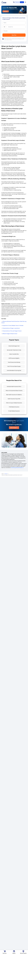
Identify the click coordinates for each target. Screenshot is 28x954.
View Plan (14, 35)
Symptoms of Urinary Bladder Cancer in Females (13, 325)
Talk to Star (17, 2)
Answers (6, 473)
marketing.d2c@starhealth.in (17, 467)
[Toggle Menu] (25, 2)
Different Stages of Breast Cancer (10, 333)
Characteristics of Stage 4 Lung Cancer (11, 328)
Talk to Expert (13, 427)
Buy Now (22, 2)
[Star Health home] (3, 2)
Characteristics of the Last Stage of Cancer (12, 331)
